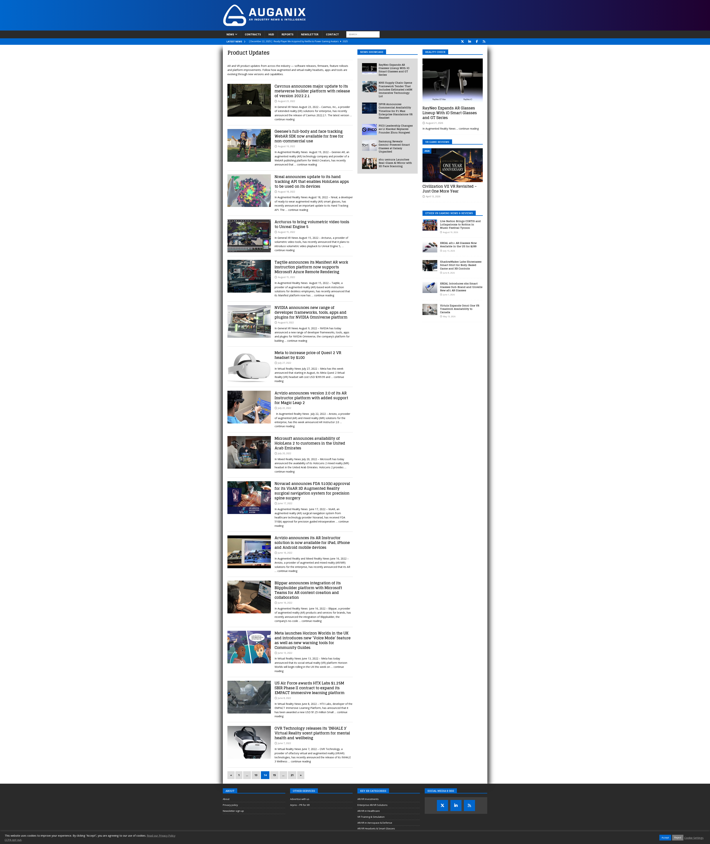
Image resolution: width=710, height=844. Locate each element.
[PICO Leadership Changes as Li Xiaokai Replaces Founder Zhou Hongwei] (369, 129)
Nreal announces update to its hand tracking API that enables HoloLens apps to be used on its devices (312, 181)
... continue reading (467, 128)
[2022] (249, 100)
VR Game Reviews (437, 142)
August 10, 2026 (450, 232)
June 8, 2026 (449, 272)
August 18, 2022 (286, 191)
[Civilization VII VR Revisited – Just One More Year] (452, 165)
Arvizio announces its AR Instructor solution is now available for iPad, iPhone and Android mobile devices (312, 543)
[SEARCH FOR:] (363, 34)
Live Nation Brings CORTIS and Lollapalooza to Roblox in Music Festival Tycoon (460, 224)
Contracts (253, 34)
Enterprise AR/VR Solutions (372, 805)
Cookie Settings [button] (694, 837)
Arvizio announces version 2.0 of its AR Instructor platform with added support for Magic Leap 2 (311, 398)
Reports (287, 34)
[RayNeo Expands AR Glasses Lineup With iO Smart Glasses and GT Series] (369, 68)
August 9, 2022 (286, 322)
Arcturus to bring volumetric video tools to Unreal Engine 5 (312, 224)
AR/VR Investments (368, 799)
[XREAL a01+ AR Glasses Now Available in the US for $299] (429, 246)
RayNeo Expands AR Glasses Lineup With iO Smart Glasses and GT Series (394, 69)
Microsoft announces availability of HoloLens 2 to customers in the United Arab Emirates (310, 443)
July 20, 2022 (284, 453)
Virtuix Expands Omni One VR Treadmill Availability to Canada (459, 308)
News (230, 34)
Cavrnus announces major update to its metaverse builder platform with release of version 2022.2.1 (312, 91)
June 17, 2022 (285, 503)
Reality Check (435, 52)
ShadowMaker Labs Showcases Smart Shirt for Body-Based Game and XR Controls (460, 265)
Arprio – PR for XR (300, 805)
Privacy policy (230, 805)
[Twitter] (462, 41)
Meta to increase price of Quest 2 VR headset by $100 (308, 355)
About (226, 799)
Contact (332, 34)
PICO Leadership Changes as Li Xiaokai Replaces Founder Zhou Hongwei (396, 129)
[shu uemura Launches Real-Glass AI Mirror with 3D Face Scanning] (369, 163)
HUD (271, 34)
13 (255, 775)
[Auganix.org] (306, 28)
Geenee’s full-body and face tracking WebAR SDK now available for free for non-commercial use (309, 136)
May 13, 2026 (449, 316)
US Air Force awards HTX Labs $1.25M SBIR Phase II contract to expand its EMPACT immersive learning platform (309, 688)
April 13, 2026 (433, 196)
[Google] (484, 41)
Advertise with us (299, 799)
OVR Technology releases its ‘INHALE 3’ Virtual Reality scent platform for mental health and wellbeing (312, 733)
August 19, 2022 (286, 146)
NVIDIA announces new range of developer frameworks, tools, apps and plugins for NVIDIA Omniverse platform (311, 312)
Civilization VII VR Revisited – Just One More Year (449, 189)
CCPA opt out (13, 840)
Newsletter (309, 34)
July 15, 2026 (449, 250)
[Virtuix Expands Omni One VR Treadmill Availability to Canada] (429, 309)
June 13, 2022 (285, 652)
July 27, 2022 (284, 362)
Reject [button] (677, 837)
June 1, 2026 (449, 294)
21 (292, 775)
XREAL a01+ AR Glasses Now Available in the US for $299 (458, 245)
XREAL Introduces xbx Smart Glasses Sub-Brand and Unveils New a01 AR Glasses (461, 286)
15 (274, 775)
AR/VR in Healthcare (368, 811)
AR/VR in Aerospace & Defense (374, 822)
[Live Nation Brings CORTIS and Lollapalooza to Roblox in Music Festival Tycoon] (429, 225)
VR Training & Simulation (371, 816)
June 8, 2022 (284, 698)
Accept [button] (665, 837)
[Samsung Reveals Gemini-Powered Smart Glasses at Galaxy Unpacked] (369, 145)
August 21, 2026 (434, 123)
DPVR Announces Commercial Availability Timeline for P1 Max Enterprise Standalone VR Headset (396, 111)
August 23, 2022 (286, 101)
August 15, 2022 (286, 232)
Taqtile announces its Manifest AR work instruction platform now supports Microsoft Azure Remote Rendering (311, 267)
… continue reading (305, 164)
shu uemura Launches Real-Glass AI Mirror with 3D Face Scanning (395, 162)
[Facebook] (477, 41)
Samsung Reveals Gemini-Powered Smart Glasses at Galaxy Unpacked (394, 146)
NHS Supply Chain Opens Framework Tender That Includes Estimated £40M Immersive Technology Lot (395, 89)
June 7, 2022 (284, 743)
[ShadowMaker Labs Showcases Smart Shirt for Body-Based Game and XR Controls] (429, 265)
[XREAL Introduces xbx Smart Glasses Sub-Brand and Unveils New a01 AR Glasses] (429, 287)
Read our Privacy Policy (161, 835)
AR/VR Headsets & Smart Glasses (376, 828)
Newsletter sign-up (233, 811)
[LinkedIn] (469, 41)
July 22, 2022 (284, 408)
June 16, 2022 (285, 552)
